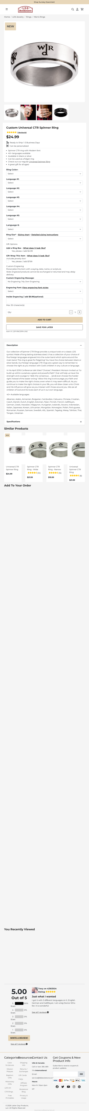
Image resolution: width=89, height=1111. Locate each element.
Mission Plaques (10, 1070)
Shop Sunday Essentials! (44, 2)
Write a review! (19, 1038)
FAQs (21, 1079)
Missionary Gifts (9, 1083)
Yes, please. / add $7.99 (22, 261)
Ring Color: (12, 169)
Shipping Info (23, 1064)
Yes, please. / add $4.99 (22, 251)
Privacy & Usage (23, 1096)
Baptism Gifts (9, 1076)
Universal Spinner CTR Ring (75, 469)
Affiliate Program (23, 1084)
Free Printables (10, 1096)
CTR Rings (9, 1092)
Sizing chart (24, 235)
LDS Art (8, 1088)
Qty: (9, 312)
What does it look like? (34, 248)
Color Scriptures (10, 1064)
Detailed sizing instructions (44, 235)
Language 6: (12, 225)
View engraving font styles (35, 288)
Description (12, 345)
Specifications (13, 421)
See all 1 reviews (18, 1044)
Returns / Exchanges (23, 1070)
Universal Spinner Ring (39, 162)
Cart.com (52, 1110)
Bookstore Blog (23, 1090)
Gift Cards (23, 1075)
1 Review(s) (22, 133)
